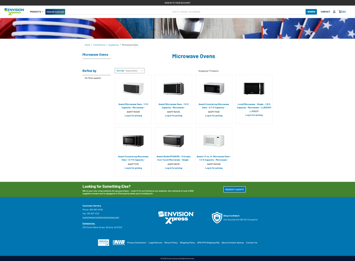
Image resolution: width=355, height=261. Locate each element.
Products (35, 11)
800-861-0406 (96, 209)
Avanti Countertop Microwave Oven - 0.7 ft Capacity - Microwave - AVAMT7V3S (133, 158)
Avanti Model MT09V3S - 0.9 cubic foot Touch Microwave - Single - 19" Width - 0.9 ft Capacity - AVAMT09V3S (174, 158)
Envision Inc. (89, 223)
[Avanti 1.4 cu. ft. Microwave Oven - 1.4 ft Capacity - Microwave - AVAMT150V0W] (214, 141)
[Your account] (334, 11)
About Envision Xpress (233, 242)
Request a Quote (234, 189)
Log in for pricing (133, 115)
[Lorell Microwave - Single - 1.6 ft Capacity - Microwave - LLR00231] (254, 88)
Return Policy (171, 242)
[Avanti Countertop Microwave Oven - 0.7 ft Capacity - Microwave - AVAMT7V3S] (133, 141)
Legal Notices (155, 242)
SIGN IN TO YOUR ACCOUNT (178, 2)
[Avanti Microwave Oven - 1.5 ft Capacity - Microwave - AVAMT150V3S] (173, 88)
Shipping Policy (187, 242)
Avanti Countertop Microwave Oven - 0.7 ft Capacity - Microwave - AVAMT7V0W (214, 106)
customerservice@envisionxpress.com (101, 217)
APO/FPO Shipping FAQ (208, 242)
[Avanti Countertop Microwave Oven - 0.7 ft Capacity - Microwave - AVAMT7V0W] (214, 88)
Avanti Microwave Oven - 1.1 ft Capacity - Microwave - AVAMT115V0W (133, 106)
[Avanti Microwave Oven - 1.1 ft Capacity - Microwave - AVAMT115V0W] (133, 88)
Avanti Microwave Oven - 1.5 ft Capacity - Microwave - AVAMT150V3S (174, 106)
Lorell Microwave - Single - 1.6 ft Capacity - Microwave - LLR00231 (254, 106)
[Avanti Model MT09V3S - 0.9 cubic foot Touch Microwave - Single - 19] (173, 141)
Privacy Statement (136, 242)
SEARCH (311, 12)
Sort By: (121, 70)
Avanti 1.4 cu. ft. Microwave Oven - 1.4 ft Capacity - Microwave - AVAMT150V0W (214, 158)
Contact (325, 11)
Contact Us (251, 242)
